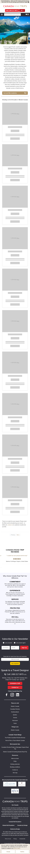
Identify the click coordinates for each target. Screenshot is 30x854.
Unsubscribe (22, 838)
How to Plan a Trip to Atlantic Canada (15, 740)
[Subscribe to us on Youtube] (23, 695)
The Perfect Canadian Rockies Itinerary (15, 737)
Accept (8, 851)
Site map (15, 772)
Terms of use (8, 838)
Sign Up (24, 647)
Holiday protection (15, 764)
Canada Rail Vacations (15, 821)
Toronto (15, 717)
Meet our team (15, 758)
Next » (18, 534)
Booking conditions (15, 767)
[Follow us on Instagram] (12, 695)
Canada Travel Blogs (15, 734)
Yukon (15, 723)
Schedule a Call (15, 683)
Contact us (15, 687)
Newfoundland (15, 712)
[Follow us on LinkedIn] (18, 695)
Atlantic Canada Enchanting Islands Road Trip (15, 751)
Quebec (15, 714)
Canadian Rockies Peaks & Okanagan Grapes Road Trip (15, 748)
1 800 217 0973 (13, 10)
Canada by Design (22, 825)
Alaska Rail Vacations (8, 825)
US (21, 10)
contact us (10, 524)
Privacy (15, 838)
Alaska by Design (15, 829)
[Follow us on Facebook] (6, 695)
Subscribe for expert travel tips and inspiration (15, 656)
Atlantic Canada (15, 706)
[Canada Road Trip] (15, 6)
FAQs (15, 761)
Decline (22, 851)
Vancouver (15, 720)
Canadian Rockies (15, 709)
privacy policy (17, 848)
